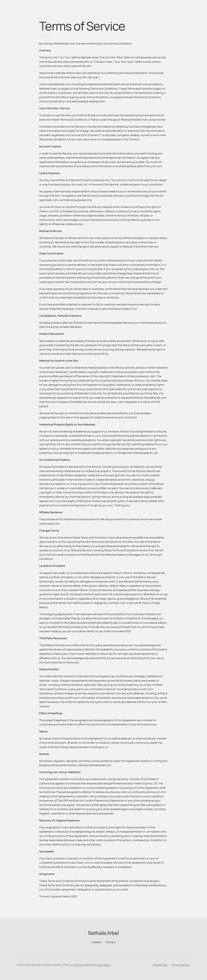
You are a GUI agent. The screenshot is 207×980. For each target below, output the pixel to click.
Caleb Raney (104, 964)
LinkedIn (96, 942)
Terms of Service (180, 964)
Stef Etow (78, 964)
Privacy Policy (160, 964)
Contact (110, 942)
